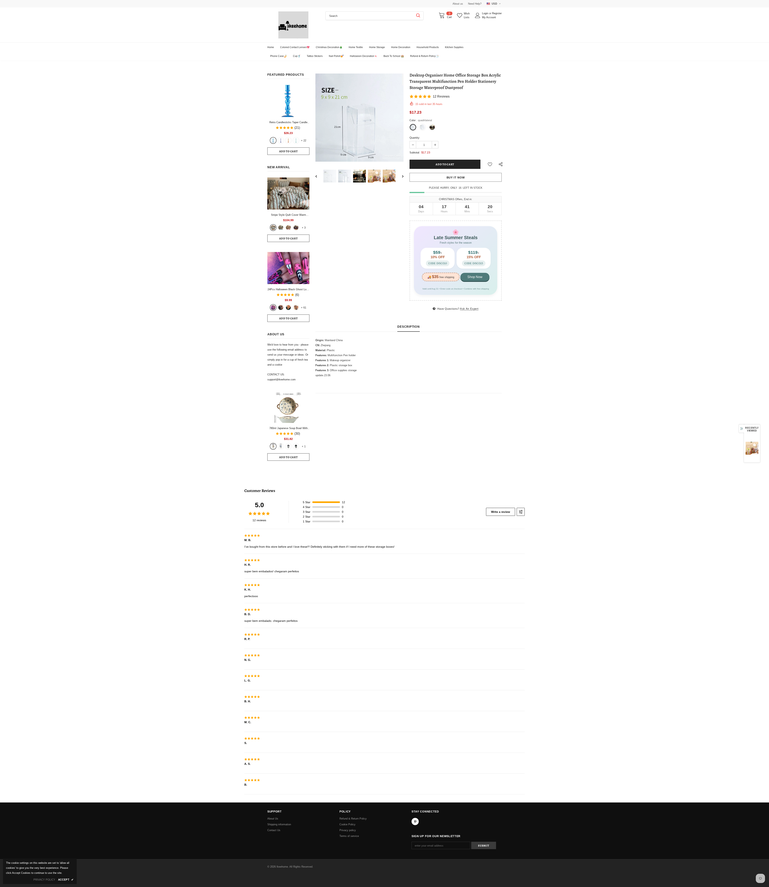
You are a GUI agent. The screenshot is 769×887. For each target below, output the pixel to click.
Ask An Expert (469, 308)
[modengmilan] (281, 228)
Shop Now (474, 277)
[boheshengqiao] (273, 228)
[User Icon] (477, 15)
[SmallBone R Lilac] (281, 140)
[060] (296, 307)
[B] (281, 446)
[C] (288, 446)
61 (303, 307)
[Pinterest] (415, 821)
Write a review (500, 511)
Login (485, 13)
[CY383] (281, 307)
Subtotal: (415, 152)
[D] (296, 446)
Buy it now (456, 177)
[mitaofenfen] (288, 228)
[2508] (288, 307)
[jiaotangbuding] (296, 228)
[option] (359, 118)
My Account (489, 17)
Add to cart (288, 151)
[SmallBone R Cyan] (296, 140)
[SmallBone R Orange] (288, 140)
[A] (273, 446)
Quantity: (415, 137)
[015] (273, 307)
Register (497, 13)
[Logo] (293, 24)
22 (303, 140)
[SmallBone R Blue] (273, 140)
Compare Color (392, 155)
